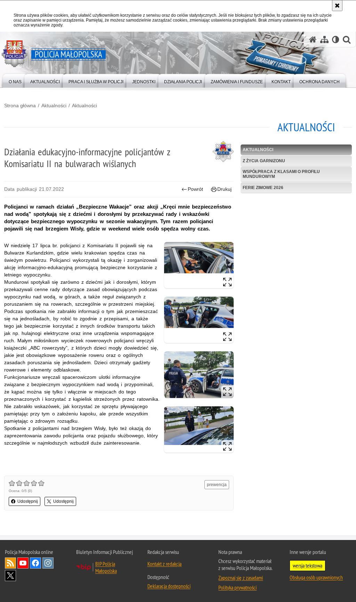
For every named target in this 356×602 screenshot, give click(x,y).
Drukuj (224, 189)
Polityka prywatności (237, 587)
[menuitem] (15, 80)
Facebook (35, 563)
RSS (10, 563)
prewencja (217, 484)
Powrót (195, 189)
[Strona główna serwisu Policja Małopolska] (313, 39)
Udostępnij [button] (27, 501)
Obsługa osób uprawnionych (316, 577)
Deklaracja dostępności (169, 586)
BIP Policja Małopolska (106, 567)
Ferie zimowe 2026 (263, 187)
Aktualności (53, 105)
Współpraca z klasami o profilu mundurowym (281, 174)
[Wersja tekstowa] (335, 39)
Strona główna (20, 105)
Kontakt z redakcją (164, 563)
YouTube (23, 563)
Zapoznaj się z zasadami (240, 577)
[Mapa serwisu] (324, 39)
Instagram (48, 563)
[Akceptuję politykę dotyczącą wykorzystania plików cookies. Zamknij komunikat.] (337, 5)
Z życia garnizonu (264, 160)
